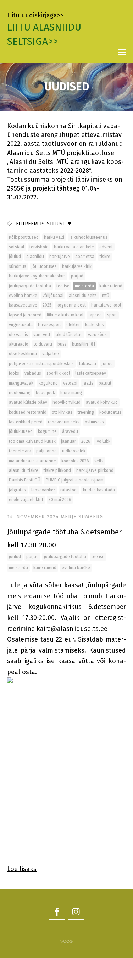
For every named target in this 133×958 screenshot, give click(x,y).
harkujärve (59, 256)
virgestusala (21, 324)
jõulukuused (21, 431)
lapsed (95, 315)
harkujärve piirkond (94, 470)
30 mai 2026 (60, 499)
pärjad (77, 276)
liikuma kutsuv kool (65, 315)
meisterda (84, 285)
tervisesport (49, 324)
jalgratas (17, 490)
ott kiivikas (62, 412)
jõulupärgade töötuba (30, 285)
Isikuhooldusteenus (88, 237)
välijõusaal (53, 295)
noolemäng (20, 392)
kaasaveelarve (23, 305)
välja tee (50, 353)
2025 (47, 305)
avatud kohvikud (102, 402)
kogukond (48, 383)
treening (86, 412)
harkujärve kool (106, 305)
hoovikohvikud (66, 402)
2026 (85, 441)
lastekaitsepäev (90, 373)
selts (99, 460)
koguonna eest (71, 305)
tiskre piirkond (57, 470)
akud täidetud (69, 334)
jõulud (15, 256)
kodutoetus (110, 412)
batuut (105, 383)
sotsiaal (16, 246)
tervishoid (39, 246)
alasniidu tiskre (23, 470)
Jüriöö (107, 363)
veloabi (70, 383)
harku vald (54, 237)
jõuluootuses (44, 266)
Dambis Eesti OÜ (24, 480)
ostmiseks (94, 421)
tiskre (105, 256)
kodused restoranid (27, 412)
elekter (73, 324)
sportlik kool (58, 373)
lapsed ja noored (25, 315)
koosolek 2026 (75, 460)
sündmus (17, 266)
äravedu (70, 431)
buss (62, 344)
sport (112, 315)
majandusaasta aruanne (32, 460)
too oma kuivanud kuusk (32, 441)
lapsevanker (43, 490)
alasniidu (35, 256)
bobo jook (45, 392)
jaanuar (68, 441)
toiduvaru (43, 344)
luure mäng (71, 392)
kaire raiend (110, 285)
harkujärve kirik (77, 266)
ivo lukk (103, 441)
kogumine (47, 431)
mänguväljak (21, 383)
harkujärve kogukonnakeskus (37, 276)
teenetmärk (20, 450)
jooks (14, 373)
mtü (105, 295)
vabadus (32, 373)
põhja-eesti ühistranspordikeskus (41, 363)
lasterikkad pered (26, 421)
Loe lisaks (22, 869)
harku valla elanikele (74, 246)
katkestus (94, 324)
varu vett (41, 334)
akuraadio (18, 344)
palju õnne (46, 450)
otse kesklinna (23, 353)
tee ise (63, 285)
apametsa (84, 256)
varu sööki (98, 334)
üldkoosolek (73, 450)
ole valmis (18, 334)
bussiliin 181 (83, 344)
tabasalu (87, 363)
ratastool (69, 490)
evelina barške (23, 295)
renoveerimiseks (63, 421)
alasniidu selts (83, 295)
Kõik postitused (24, 237)
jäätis (88, 383)
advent (106, 246)
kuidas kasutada (99, 490)
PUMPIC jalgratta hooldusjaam (75, 480)
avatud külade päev (28, 402)
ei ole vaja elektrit (26, 499)
